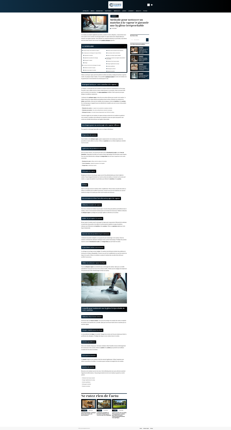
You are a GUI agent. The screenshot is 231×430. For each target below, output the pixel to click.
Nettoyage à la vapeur (88, 60)
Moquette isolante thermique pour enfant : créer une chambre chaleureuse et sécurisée (143, 68)
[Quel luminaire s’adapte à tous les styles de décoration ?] (88, 404)
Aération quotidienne (111, 66)
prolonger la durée (110, 76)
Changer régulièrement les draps (113, 63)
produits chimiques (105, 40)
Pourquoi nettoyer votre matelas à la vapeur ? (91, 50)
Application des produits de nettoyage (91, 57)
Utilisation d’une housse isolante (113, 61)
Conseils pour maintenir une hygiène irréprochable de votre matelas (115, 58)
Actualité (99, 410)
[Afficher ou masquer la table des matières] (109, 46)
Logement (114, 16)
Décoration (84, 410)
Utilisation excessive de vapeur (89, 67)
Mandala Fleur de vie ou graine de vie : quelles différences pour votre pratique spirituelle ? (143, 51)
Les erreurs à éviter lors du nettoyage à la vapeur (92, 65)
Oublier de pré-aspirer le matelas (90, 70)
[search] (148, 5)
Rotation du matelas (111, 71)
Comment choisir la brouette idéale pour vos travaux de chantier (104, 414)
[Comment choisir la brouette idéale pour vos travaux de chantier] (104, 404)
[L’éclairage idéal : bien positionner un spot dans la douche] (134, 75)
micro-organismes (103, 92)
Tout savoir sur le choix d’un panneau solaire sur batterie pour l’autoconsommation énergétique (119, 415)
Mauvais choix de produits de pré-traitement (115, 50)
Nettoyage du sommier (111, 68)
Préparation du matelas (88, 55)
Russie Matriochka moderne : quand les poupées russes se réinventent (143, 59)
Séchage (85, 62)
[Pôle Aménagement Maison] (115, 4)
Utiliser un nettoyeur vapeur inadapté (114, 55)
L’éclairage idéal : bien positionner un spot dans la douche (143, 76)
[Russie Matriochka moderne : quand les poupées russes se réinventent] (134, 59)
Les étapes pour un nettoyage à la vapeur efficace (92, 52)
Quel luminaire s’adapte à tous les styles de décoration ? (88, 414)
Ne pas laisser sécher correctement (113, 52)
